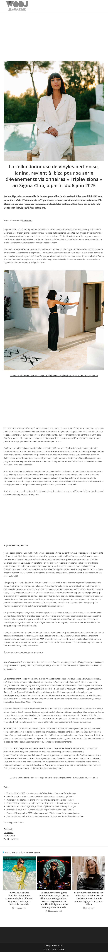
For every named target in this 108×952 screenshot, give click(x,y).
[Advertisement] (54, 31)
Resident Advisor (11, 839)
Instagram (8, 832)
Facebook (8, 829)
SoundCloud (9, 835)
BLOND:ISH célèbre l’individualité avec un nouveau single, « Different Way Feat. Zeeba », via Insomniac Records (19, 898)
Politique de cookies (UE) (54, 945)
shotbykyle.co (27, 220)
